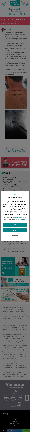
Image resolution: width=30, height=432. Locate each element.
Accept (15, 225)
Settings (15, 235)
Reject (15, 230)
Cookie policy (22, 219)
